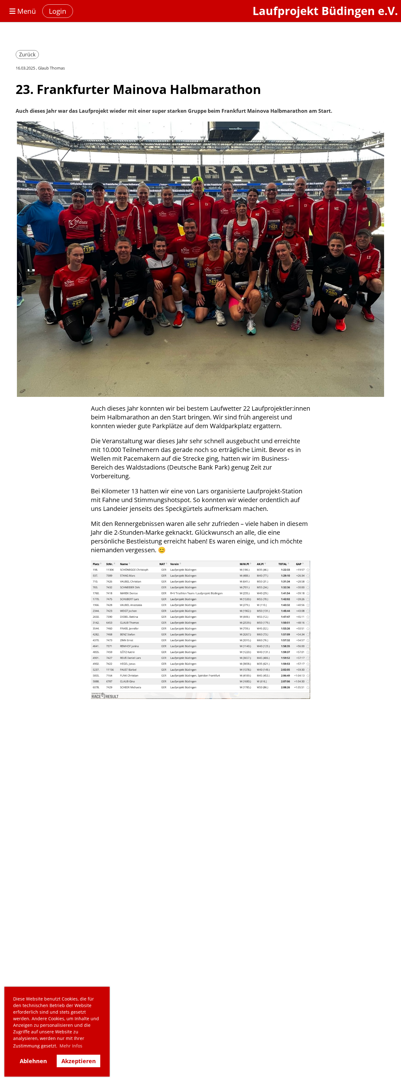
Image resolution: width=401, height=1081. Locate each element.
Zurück (27, 54)
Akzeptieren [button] (78, 1061)
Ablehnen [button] (33, 1061)
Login (57, 11)
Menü (25, 11)
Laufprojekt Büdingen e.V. (325, 10)
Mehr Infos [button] (71, 1046)
